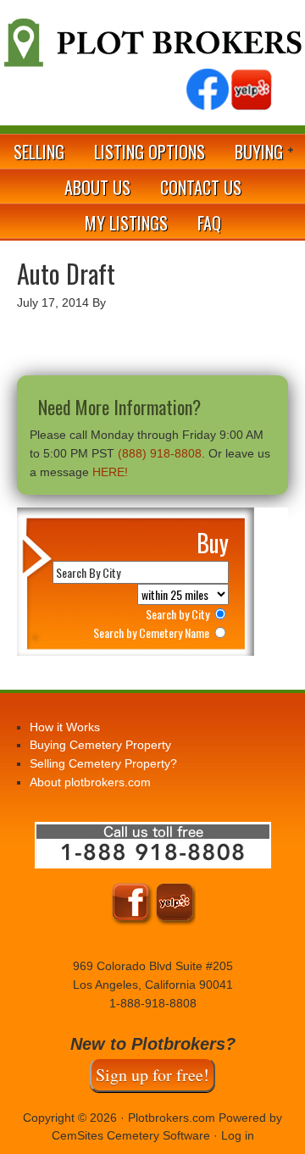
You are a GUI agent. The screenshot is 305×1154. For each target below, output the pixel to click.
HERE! (110, 472)
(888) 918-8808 (160, 453)
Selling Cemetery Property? (103, 763)
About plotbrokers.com (90, 782)
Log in (237, 1135)
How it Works (65, 727)
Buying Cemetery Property (100, 745)
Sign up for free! (152, 1074)
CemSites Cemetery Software (131, 1135)
